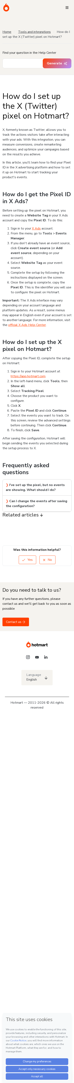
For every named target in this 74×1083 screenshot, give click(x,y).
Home (6, 32)
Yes (30, 560)
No (49, 560)
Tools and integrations (34, 32)
